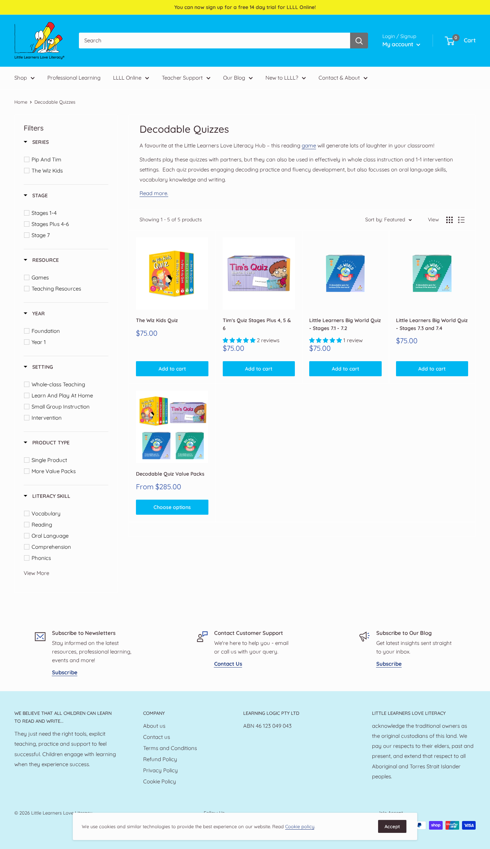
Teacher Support (182, 77)
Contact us (156, 737)
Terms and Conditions (170, 748)
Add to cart (172, 368)
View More (36, 573)
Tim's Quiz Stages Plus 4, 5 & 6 (257, 324)
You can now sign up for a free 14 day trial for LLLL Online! (245, 7)
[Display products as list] (461, 220)
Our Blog (234, 77)
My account (398, 44)
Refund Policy (160, 759)
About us (154, 725)
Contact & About (339, 77)
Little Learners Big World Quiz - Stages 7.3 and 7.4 (432, 324)
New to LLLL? (281, 77)
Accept (392, 826)
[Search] (359, 41)
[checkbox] (67, 159)
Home (20, 102)
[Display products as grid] (449, 220)
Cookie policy (299, 826)
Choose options (172, 507)
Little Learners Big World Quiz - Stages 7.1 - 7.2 (345, 324)
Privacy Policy (160, 770)
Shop (20, 77)
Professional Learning (73, 77)
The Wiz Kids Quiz (157, 320)
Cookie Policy (159, 781)
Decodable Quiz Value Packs (170, 474)
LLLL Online (127, 77)
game (309, 145)
